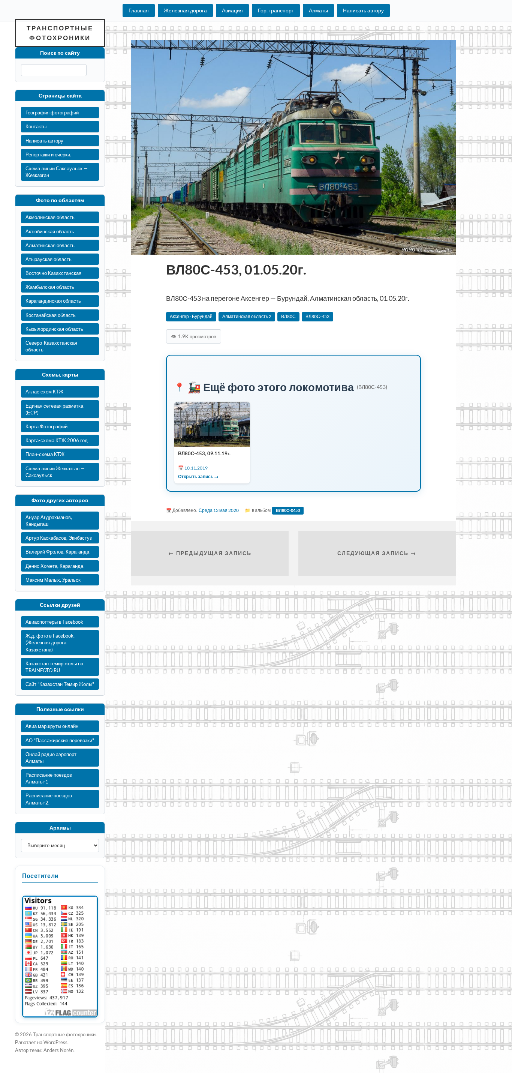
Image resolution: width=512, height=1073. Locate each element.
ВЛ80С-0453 (288, 510)
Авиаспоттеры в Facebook (54, 622)
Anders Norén (58, 1050)
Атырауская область (48, 259)
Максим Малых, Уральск (53, 580)
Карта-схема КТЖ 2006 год (56, 440)
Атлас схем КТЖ (44, 392)
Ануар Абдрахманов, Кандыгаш (48, 520)
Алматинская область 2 (246, 316)
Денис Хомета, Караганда (54, 566)
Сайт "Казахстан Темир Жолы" (59, 684)
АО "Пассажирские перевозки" (59, 740)
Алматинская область (50, 245)
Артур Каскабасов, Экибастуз (58, 538)
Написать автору (363, 10)
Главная (139, 10)
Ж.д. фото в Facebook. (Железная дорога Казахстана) (50, 642)
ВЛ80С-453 (317, 316)
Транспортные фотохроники (60, 33)
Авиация (232, 10)
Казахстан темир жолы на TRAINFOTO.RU (54, 666)
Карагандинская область (53, 301)
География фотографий (52, 113)
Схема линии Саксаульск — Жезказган (56, 171)
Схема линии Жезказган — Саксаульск (55, 471)
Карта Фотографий (46, 426)
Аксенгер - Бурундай (191, 316)
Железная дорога (185, 10)
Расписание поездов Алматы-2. (48, 798)
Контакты (35, 126)
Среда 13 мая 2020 (219, 510)
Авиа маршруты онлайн (51, 726)
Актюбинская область (49, 231)
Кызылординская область (54, 329)
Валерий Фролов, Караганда (57, 552)
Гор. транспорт (276, 10)
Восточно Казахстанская (53, 273)
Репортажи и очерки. (48, 155)
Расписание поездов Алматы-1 (48, 778)
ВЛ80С (288, 316)
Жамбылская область (49, 287)
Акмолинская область (50, 217)
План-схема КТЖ (44, 454)
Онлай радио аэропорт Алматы (50, 757)
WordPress (55, 1042)
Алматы (318, 10)
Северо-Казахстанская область (51, 346)
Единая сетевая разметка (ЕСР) (54, 409)
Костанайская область (50, 315)
